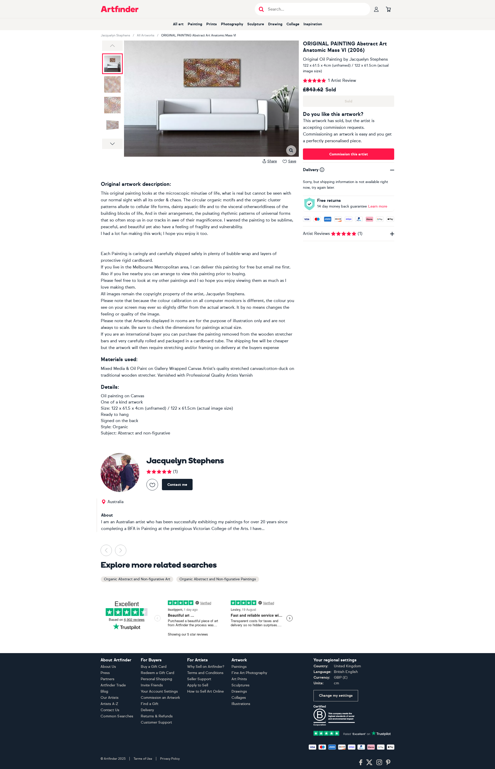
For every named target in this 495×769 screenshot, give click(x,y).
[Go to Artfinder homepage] (119, 9)
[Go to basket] (388, 9)
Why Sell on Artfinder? (205, 666)
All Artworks (145, 35)
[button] (112, 46)
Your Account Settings (159, 691)
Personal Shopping (156, 679)
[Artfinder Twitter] (369, 762)
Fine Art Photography (249, 673)
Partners (107, 679)
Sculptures (241, 685)
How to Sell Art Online (205, 691)
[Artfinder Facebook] (360, 762)
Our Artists (110, 697)
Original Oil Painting (322, 59)
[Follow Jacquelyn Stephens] (152, 484)
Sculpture (255, 24)
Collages (239, 697)
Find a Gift (149, 704)
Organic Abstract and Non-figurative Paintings (217, 579)
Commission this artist (348, 154)
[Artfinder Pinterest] (388, 762)
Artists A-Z (109, 704)
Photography (232, 24)
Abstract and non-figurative (144, 433)
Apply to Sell (197, 685)
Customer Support (156, 722)
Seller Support (199, 679)
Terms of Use (143, 758)
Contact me (177, 484)
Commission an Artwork (160, 697)
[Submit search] (261, 9)
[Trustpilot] (352, 732)
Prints (211, 24)
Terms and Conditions (205, 673)
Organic (120, 426)
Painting (195, 24)
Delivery (147, 710)
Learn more (377, 206)
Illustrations (241, 704)
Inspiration (312, 24)
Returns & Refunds (157, 716)
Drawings (239, 691)
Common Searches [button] (117, 716)
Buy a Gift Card (154, 666)
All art (178, 24)
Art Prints (239, 679)
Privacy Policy (170, 758)
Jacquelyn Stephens (115, 35)
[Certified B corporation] (334, 715)
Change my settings (336, 695)
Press (105, 673)
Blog (104, 691)
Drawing (275, 24)
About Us (108, 666)
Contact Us (110, 710)
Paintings (239, 666)
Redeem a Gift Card (157, 673)
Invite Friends (152, 685)
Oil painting (112, 395)
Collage (292, 24)
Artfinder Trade (113, 685)
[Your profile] (376, 9)
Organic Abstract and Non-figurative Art (137, 579)
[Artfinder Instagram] (379, 762)
